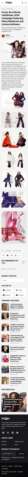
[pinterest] (12, 432)
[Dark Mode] (22, 2)
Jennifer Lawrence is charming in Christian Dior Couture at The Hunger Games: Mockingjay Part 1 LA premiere (17, 327)
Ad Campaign (9, 9)
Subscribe (22, 453)
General (4, 444)
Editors (10, 466)
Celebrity (4, 441)
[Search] (25, 2)
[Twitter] (11, 255)
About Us (4, 466)
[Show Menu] (2, 2)
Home (3, 9)
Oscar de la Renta (17, 250)
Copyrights (5, 468)
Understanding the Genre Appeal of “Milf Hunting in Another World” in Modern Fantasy (17, 338)
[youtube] (17, 432)
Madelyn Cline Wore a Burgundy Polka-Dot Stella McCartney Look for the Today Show (17, 369)
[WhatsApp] (15, 255)
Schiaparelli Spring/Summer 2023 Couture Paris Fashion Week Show (17, 316)
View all (23, 262)
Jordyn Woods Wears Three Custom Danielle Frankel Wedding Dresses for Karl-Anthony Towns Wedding (17, 380)
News (16, 444)
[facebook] (3, 432)
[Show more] (19, 255)
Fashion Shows (19, 441)
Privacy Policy (18, 466)
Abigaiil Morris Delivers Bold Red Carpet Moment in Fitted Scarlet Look (18, 358)
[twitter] (8, 432)
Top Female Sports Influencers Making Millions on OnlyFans (17, 306)
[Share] (24, 36)
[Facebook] (7, 255)
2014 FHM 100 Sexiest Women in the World (17, 348)
